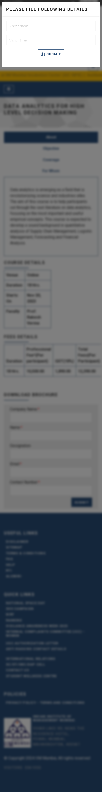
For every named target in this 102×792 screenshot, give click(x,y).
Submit (53, 54)
